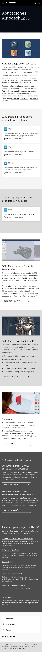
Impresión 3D (7, 562)
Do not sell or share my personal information (20, 645)
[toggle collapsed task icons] (31, 3)
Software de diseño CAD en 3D (13, 586)
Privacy (4, 645)
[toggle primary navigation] (4, 3)
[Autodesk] (11, 3)
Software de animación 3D (12, 574)
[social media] (8, 636)
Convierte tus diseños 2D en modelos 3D (17, 538)
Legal (33, 647)
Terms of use (27, 647)
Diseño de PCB (7, 597)
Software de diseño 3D (10, 550)
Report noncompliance (16, 647)
